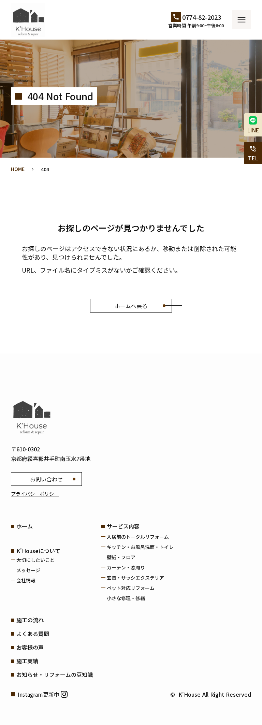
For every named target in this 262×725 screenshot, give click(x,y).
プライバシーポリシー (35, 493)
